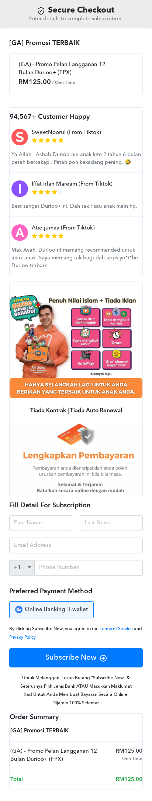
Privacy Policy (22, 637)
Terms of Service (117, 629)
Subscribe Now (70, 658)
